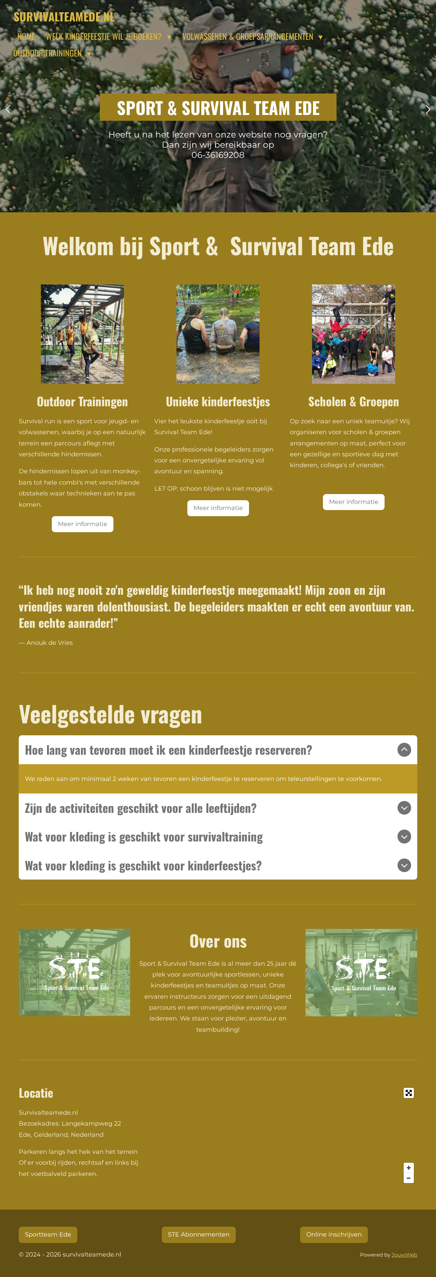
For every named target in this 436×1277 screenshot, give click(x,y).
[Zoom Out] (409, 1178)
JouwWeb (404, 1254)
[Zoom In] (409, 1168)
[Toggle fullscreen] (409, 1093)
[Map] (319, 1135)
